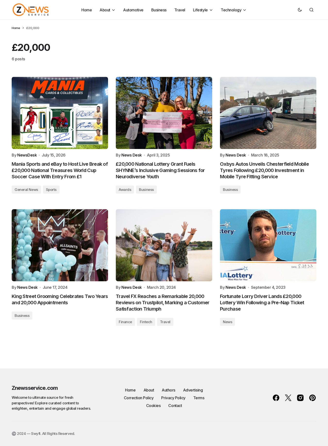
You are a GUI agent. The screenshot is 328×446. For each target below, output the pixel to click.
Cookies (153, 405)
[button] (300, 10)
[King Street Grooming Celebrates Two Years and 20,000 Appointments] (60, 245)
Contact (175, 405)
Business (146, 189)
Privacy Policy (173, 397)
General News (26, 189)
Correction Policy (139, 397)
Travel (165, 322)
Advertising (193, 390)
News (227, 322)
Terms (198, 397)
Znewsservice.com (35, 388)
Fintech (146, 322)
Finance (125, 322)
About (148, 390)
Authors (168, 390)
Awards (125, 189)
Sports (51, 189)
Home (16, 28)
